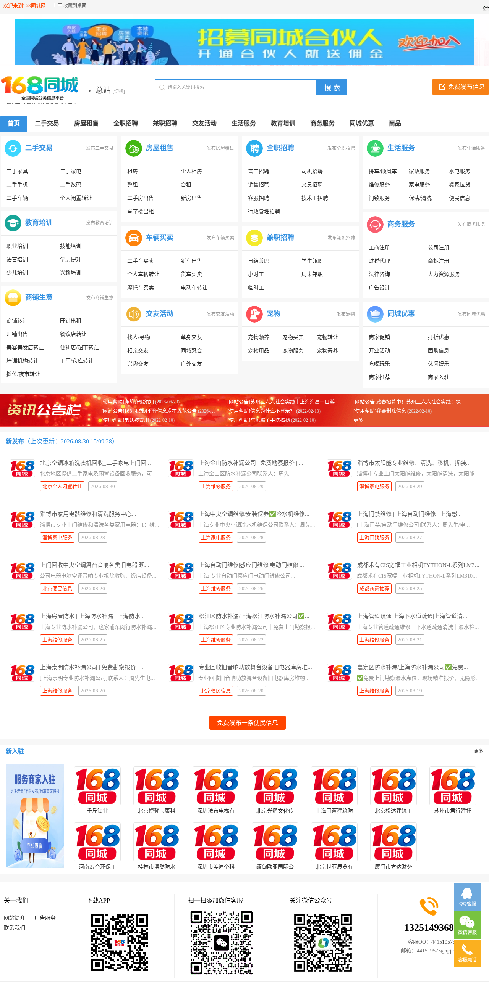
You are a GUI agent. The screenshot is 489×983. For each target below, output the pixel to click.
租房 (132, 171)
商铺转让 (17, 321)
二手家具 (17, 171)
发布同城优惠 (471, 314)
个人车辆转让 (143, 274)
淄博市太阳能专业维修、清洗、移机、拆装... (414, 463)
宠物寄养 (327, 350)
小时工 (256, 274)
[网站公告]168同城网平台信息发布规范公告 (149, 411)
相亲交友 (138, 350)
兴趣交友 (138, 364)
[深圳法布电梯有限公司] (216, 785)
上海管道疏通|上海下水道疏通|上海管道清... (412, 616)
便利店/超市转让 (79, 347)
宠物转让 (327, 337)
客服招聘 (258, 198)
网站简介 (14, 918)
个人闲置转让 (76, 198)
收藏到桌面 (74, 5)
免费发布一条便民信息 (247, 723)
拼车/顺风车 (383, 171)
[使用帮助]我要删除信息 (379, 411)
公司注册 (438, 248)
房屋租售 (159, 148)
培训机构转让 (22, 361)
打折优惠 (438, 337)
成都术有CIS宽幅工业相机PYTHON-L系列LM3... (418, 565)
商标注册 (438, 261)
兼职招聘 (280, 237)
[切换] (119, 91)
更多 (358, 420)
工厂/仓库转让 (77, 361)
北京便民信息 (57, 588)
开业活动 (379, 350)
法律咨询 (379, 274)
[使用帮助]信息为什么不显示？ (261, 411)
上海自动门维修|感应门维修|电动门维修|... (251, 565)
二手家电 (70, 171)
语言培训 (17, 259)
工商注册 (379, 248)
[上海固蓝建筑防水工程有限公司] (334, 785)
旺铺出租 (70, 321)
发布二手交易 (99, 148)
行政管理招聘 (264, 211)
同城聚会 (191, 350)
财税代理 (379, 261)
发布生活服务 (471, 148)
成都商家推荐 (374, 588)
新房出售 (191, 198)
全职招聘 (280, 148)
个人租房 (191, 171)
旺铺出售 (17, 334)
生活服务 (401, 148)
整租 (132, 185)
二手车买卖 (140, 261)
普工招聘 (258, 171)
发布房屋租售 (220, 148)
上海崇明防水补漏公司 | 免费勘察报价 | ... (92, 667)
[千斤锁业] (97, 785)
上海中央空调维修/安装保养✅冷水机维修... (254, 514)
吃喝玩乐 (379, 364)
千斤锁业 (97, 811)
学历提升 (70, 259)
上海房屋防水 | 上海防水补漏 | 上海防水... (92, 616)
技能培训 (70, 246)
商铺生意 (39, 297)
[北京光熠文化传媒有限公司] (275, 785)
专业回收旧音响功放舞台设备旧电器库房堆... (255, 667)
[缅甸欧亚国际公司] (275, 841)
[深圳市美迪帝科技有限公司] (216, 841)
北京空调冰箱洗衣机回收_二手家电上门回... (95, 463)
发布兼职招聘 (341, 238)
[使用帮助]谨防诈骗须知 (127, 402)
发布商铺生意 (99, 297)
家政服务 (419, 171)
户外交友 (191, 364)
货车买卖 (191, 274)
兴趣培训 (70, 273)
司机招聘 (312, 171)
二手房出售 (140, 198)
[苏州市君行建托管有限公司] (452, 785)
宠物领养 (258, 337)
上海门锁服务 (374, 537)
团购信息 (438, 350)
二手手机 (17, 185)
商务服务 (401, 224)
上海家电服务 (216, 537)
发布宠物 (346, 314)
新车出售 (191, 261)
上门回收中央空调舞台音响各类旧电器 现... (94, 565)
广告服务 (45, 918)
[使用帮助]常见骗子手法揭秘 (258, 420)
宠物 (273, 314)
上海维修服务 (216, 486)
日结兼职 (258, 261)
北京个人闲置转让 (62, 486)
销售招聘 (258, 185)
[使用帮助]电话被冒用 (125, 420)
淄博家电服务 (374, 486)
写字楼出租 (140, 211)
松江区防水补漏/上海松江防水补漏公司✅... (254, 616)
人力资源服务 (444, 274)
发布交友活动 (220, 314)
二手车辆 (17, 198)
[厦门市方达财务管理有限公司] (393, 841)
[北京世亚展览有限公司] (334, 841)
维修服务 (379, 185)
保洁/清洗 (420, 198)
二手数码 (70, 185)
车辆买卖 (159, 237)
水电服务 (459, 171)
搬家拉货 (459, 185)
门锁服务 (379, 198)
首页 (14, 123)
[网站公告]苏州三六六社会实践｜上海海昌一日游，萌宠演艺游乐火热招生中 (310, 402)
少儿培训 (17, 273)
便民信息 (459, 198)
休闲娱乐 (438, 364)
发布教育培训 (99, 223)
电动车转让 (194, 288)
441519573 (443, 942)
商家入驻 (438, 377)
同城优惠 (401, 314)
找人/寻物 (138, 337)
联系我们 (14, 928)
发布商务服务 (471, 224)
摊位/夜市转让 (23, 374)
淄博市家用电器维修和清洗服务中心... (88, 514)
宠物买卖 (293, 337)
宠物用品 (258, 350)
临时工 (256, 288)
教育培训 (39, 222)
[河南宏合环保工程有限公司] (97, 841)
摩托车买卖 (140, 288)
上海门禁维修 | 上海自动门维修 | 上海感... (409, 514)
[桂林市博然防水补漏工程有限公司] (156, 841)
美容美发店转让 (25, 347)
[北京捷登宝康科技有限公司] (156, 785)
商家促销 (379, 337)
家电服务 (419, 185)
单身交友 (191, 337)
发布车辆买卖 (220, 238)
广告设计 (379, 288)
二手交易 (39, 148)
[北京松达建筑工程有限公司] (393, 785)
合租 (186, 185)
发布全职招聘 (341, 148)
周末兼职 (312, 274)
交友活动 (159, 314)
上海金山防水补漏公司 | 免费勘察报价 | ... (251, 463)
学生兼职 (312, 261)
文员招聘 (312, 185)
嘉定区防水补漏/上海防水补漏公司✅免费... (412, 667)
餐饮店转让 (73, 334)
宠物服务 (293, 350)
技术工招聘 (314, 198)
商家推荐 (379, 377)
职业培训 (17, 246)
